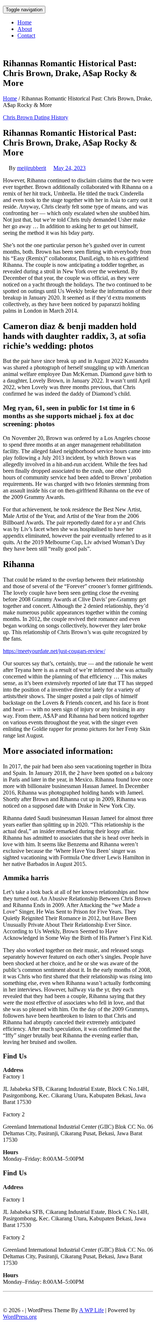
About (24, 29)
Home (24, 22)
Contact (26, 35)
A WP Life (91, 1310)
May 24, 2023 (69, 168)
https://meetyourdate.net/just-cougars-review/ (54, 651)
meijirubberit (31, 168)
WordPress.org (20, 1317)
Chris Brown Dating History (35, 117)
